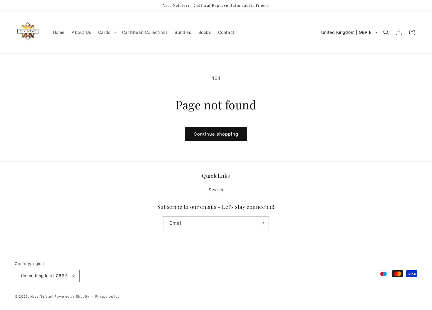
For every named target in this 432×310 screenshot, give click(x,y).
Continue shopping (216, 134)
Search (216, 189)
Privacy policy (107, 296)
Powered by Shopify (71, 296)
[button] (106, 32)
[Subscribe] (262, 223)
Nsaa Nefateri (41, 296)
